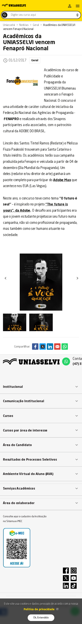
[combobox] (41, 15)
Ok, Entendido (41, 617)
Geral (34, 60)
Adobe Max (62, 180)
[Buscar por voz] (77, 15)
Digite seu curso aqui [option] (23, 15)
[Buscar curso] (4, 15)
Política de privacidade (39, 609)
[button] (41, 387)
